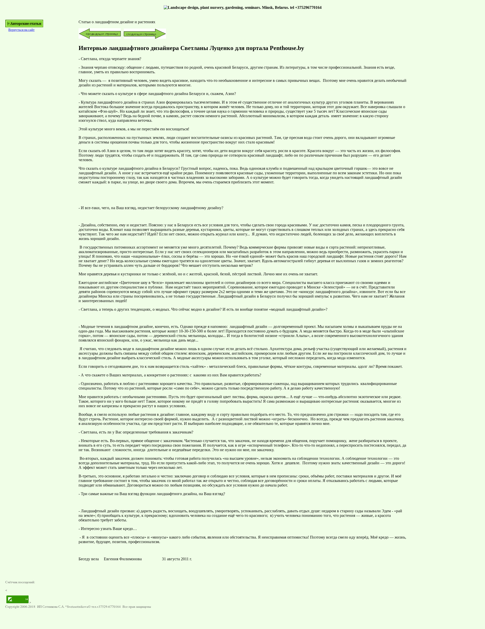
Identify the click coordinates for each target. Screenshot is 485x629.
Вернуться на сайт (21, 30)
